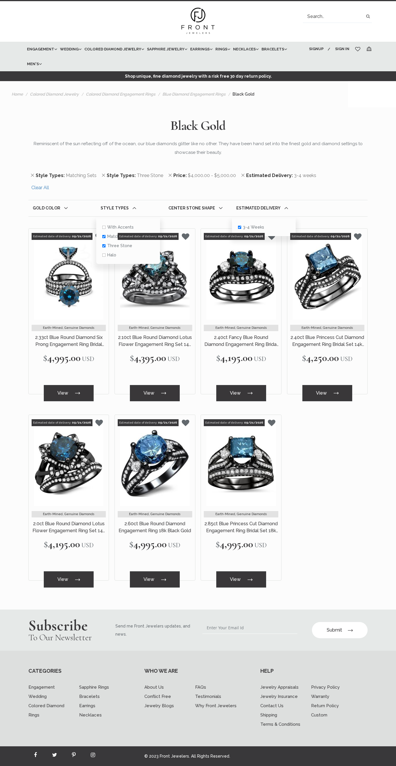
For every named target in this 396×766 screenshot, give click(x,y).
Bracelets (89, 696)
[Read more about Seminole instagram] (93, 756)
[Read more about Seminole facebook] (35, 756)
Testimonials (208, 696)
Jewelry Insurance (279, 696)
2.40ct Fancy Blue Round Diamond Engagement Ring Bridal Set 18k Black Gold (241, 341)
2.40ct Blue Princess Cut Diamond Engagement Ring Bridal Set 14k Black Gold (327, 341)
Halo (111, 255)
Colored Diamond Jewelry (54, 94)
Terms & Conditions (280, 724)
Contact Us (272, 705)
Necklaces (90, 715)
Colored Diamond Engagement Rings (120, 94)
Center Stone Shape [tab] (191, 208)
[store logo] (198, 21)
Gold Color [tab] (46, 208)
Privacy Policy (325, 687)
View (63, 393)
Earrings (87, 705)
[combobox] (337, 16)
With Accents (120, 227)
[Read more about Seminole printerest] (74, 756)
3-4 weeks (253, 227)
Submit (334, 630)
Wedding (37, 696)
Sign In (342, 49)
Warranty (320, 696)
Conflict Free (157, 696)
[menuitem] (40, 49)
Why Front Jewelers (216, 705)
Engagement (41, 687)
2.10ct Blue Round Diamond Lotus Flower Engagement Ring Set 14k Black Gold (155, 341)
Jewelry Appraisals (279, 687)
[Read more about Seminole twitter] (54, 756)
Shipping (268, 715)
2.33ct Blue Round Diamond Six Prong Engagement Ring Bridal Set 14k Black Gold (69, 341)
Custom (319, 715)
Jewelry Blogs (159, 705)
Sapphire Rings (94, 687)
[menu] (164, 56)
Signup (316, 49)
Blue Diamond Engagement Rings (194, 94)
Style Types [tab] (115, 208)
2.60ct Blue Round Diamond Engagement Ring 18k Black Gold (155, 527)
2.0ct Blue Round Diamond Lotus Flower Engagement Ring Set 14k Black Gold (68, 527)
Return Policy (325, 705)
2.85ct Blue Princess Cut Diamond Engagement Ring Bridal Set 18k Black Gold (241, 527)
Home (17, 94)
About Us (154, 687)
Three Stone (119, 245)
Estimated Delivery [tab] (258, 208)
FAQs (200, 687)
